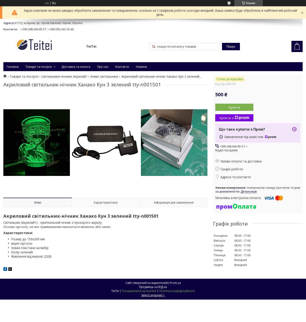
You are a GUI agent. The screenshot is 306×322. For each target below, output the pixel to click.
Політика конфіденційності (177, 291)
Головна (13, 67)
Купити (234, 107)
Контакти (122, 67)
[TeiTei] (42, 45)
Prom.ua (175, 283)
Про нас (102, 67)
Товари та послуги (39, 67)
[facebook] (5, 269)
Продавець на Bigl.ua (153, 287)
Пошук (230, 46)
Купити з (227, 118)
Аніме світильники (104, 76)
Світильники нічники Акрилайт (64, 76)
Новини (141, 67)
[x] (10, 269)
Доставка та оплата (76, 67)
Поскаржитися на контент (139, 291)
